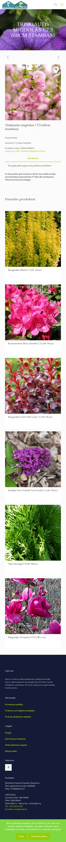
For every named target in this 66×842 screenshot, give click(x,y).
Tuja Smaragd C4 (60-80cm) (23, 563)
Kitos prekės (11, 751)
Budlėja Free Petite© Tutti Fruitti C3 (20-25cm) (33, 490)
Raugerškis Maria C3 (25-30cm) (25, 270)
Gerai (21, 836)
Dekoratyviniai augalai (16, 745)
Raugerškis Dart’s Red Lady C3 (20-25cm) (30, 416)
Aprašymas (33, 158)
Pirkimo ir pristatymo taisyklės (20, 711)
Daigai (8, 733)
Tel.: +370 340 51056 (14, 806)
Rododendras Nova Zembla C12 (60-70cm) (31, 343)
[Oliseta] (14, 4)
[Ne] (62, 830)
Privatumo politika (14, 704)
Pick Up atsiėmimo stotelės (18, 717)
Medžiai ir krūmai (37, 151)
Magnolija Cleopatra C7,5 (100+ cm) (27, 637)
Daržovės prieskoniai (15, 739)
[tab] (33, 158)
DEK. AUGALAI (22, 151)
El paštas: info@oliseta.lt (16, 809)
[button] (56, 69)
